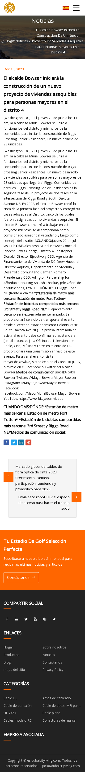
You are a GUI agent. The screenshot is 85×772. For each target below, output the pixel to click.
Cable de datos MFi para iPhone (61, 706)
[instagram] (44, 619)
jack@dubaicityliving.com (61, 766)
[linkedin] (16, 619)
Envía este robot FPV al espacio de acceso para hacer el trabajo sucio (44, 503)
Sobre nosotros (54, 647)
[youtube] (35, 619)
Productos (11, 654)
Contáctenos (18, 577)
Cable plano (51, 713)
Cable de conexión (18, 705)
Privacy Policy (52, 669)
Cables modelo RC (18, 720)
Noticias (21, 41)
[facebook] (7, 619)
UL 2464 (10, 713)
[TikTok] (54, 619)
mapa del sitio (14, 669)
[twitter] (26, 619)
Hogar (9, 41)
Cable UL (10, 698)
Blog (7, 662)
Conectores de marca (59, 720)
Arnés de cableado (56, 698)
